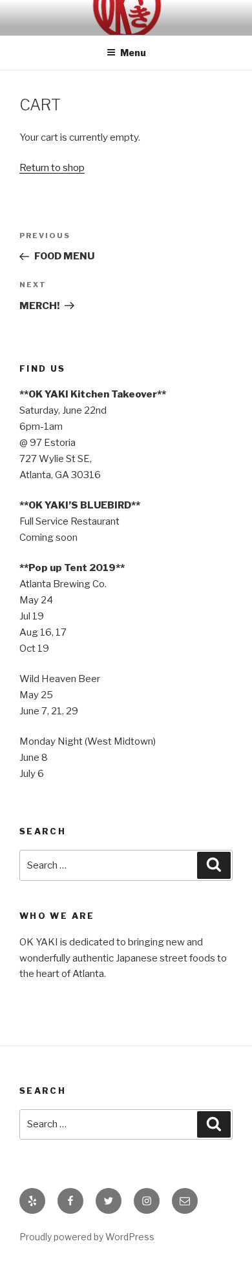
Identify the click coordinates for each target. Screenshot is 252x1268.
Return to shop (52, 168)
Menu (133, 52)
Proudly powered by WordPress (86, 1236)
